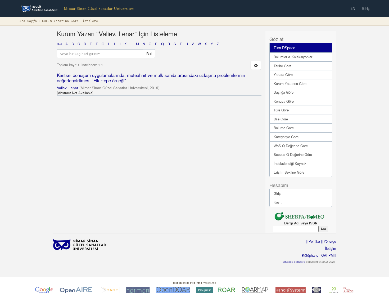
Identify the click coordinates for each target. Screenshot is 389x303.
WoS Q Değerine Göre (291, 145)
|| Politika (313, 241)
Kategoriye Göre (286, 136)
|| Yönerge (328, 241)
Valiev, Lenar (67, 87)
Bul (149, 53)
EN (352, 8)
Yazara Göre (283, 74)
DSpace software (294, 261)
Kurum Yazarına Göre (290, 83)
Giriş (366, 8)
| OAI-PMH (327, 255)
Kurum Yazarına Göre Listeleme (70, 21)
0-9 (59, 43)
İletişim (330, 248)
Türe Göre (281, 109)
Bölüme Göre (284, 127)
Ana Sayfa (28, 21)
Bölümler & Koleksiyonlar (293, 56)
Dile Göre (281, 118)
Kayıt (278, 202)
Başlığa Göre (283, 92)
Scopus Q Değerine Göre (293, 154)
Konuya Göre (284, 101)
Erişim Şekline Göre (289, 172)
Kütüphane (310, 255)
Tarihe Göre (282, 65)
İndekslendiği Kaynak (290, 163)
